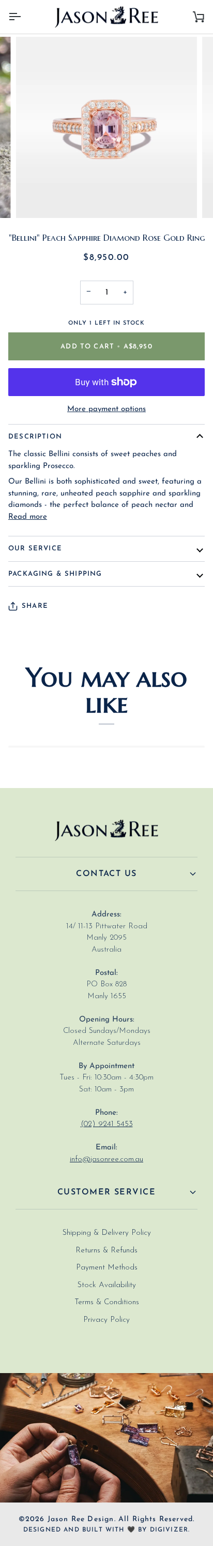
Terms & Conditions (106, 1302)
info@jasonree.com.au (106, 1159)
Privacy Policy (106, 1320)
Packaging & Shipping (55, 574)
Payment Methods (107, 1268)
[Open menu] (23, 17)
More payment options (106, 409)
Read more (27, 517)
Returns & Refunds (106, 1251)
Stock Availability (107, 1285)
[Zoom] (35, 198)
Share (35, 606)
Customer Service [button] (106, 1192)
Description (35, 436)
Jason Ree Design (81, 1519)
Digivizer (169, 1530)
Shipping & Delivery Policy (107, 1233)
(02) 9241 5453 (107, 1124)
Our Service (35, 548)
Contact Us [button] (106, 874)
